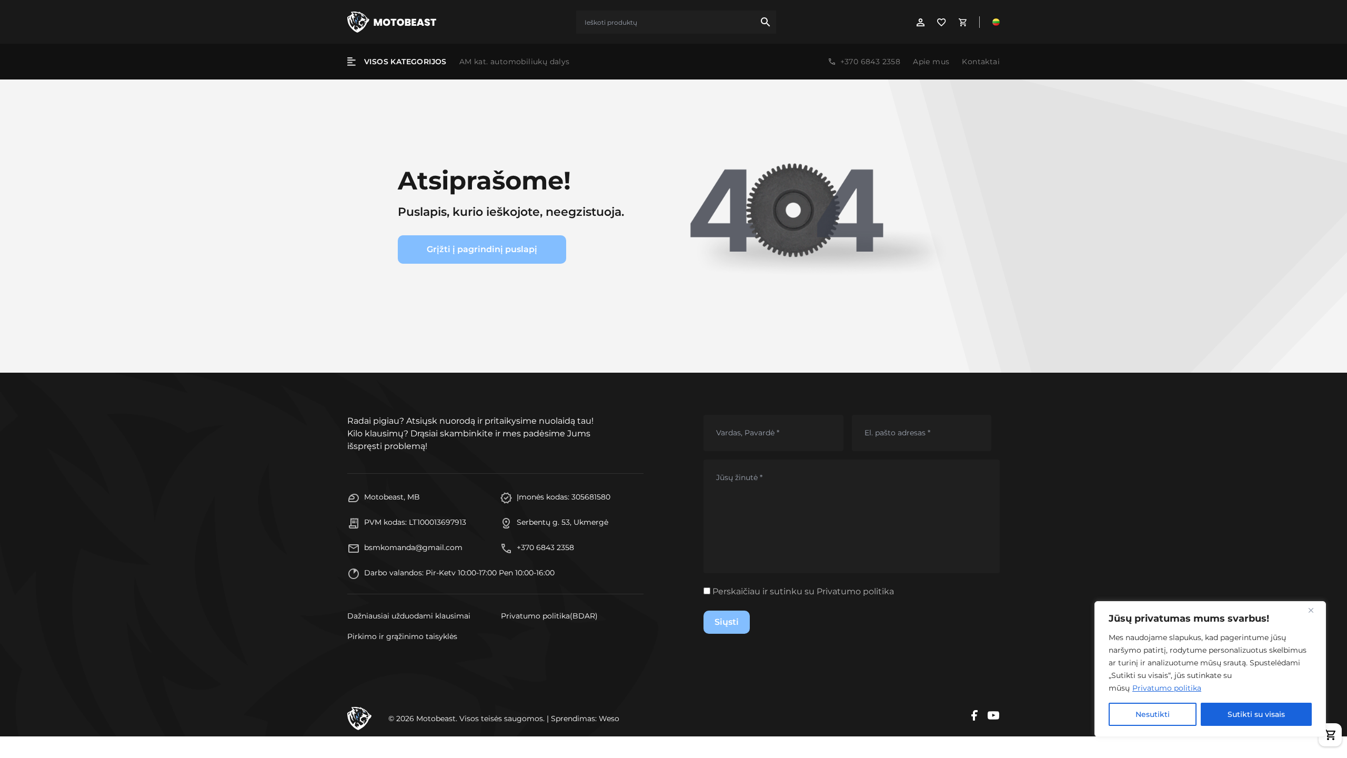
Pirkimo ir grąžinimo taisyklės (402, 636)
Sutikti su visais (1256, 714)
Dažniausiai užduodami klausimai (408, 616)
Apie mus (931, 61)
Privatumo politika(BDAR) (549, 616)
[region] (1210, 669)
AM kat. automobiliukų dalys (514, 61)
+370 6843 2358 (870, 61)
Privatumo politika (1166, 688)
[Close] (1315, 610)
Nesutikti (1152, 714)
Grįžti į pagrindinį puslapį (482, 249)
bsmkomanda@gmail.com (413, 547)
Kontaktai (981, 61)
